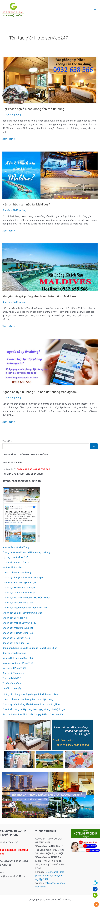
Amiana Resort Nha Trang (16, 547)
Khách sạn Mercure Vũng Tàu (18, 627)
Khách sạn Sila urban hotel (16, 637)
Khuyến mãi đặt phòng (14, 210)
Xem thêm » (8, 139)
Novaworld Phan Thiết (14, 668)
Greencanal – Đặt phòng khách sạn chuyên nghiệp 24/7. (49, 876)
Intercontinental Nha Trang (16, 572)
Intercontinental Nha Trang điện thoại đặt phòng (27, 699)
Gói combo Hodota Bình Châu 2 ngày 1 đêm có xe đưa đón (33, 714)
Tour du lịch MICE (11, 678)
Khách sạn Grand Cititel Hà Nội (18, 592)
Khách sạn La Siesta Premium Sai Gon (22, 612)
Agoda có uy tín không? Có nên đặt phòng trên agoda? (39, 392)
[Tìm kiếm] (94, 446)
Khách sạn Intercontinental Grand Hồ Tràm (25, 607)
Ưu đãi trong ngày (11, 688)
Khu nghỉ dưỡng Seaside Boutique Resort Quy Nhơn (29, 648)
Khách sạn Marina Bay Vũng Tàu (19, 622)
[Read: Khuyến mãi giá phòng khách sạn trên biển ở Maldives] (50, 267)
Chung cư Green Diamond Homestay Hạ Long (26, 552)
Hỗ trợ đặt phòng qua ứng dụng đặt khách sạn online (30, 694)
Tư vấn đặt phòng (11, 114)
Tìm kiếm (7, 441)
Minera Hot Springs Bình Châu (18, 658)
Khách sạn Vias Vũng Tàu (15, 643)
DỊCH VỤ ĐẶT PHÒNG (12, 15)
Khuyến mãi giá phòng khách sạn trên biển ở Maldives (39, 296)
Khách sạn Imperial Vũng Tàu (17, 602)
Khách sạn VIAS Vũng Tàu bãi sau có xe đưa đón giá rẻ (31, 704)
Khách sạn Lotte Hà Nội (14, 617)
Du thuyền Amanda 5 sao (15, 562)
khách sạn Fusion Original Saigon (19, 582)
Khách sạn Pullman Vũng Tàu (17, 632)
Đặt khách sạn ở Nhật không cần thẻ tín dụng (33, 109)
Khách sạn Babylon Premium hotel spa (22, 577)
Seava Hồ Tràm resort (14, 673)
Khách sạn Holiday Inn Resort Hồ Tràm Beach (26, 597)
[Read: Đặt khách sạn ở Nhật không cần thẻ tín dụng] (50, 79)
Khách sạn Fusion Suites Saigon (19, 587)
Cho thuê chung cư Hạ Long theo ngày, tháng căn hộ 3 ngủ (33, 709)
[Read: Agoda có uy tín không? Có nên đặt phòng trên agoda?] (50, 362)
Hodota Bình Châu (12, 567)
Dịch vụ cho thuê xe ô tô (15, 557)
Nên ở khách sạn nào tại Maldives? (26, 204)
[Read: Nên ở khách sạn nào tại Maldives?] (50, 175)
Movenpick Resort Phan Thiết (18, 663)
